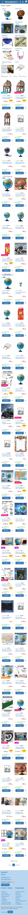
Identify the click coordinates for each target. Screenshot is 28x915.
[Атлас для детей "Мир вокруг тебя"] (21, 574)
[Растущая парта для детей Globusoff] (7, 509)
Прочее (17, 62)
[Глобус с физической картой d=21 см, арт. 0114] (21, 509)
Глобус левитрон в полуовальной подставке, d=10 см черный (6, 749)
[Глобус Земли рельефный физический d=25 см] (7, 216)
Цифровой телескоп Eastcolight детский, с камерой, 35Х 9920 (20, 261)
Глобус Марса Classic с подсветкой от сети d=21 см (20, 196)
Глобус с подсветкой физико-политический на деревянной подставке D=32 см (7, 684)
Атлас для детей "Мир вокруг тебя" (20, 585)
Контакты (18, 902)
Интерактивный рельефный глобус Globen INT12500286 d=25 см (19, 814)
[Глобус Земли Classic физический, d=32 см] (21, 151)
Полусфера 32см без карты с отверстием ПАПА (6, 456)
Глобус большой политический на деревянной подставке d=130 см (7, 846)
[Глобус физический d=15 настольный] (21, 281)
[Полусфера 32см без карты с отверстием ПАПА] (7, 444)
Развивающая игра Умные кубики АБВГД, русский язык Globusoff (20, 326)
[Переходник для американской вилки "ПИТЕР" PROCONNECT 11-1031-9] (7, 346)
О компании (18, 903)
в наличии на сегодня (6, 105)
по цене (10, 75)
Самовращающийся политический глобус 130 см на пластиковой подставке (20, 749)
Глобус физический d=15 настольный (20, 293)
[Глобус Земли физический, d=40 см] (21, 379)
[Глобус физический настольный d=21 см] (21, 216)
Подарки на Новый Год (6, 62)
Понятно (10, 912)
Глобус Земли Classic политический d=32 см (20, 358)
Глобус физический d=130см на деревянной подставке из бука (20, 553)
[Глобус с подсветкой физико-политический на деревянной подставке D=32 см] (7, 671)
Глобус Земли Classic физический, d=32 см (19, 163)
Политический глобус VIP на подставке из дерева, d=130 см (6, 813)
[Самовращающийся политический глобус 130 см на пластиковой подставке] (21, 736)
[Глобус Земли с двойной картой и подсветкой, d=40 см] (7, 281)
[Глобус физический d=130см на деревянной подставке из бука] (21, 541)
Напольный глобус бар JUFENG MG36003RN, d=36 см (7, 131)
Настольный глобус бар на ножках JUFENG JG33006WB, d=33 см (7, 98)
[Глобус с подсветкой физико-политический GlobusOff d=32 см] (21, 639)
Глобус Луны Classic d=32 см (19, 845)
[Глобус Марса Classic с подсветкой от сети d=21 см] (21, 184)
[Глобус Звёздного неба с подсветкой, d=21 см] (7, 151)
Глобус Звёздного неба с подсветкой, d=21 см (7, 163)
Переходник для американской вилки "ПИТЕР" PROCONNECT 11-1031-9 (7, 359)
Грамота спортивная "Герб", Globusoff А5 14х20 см (19, 456)
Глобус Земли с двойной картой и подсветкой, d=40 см (6, 293)
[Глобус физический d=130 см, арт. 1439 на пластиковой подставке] (7, 541)
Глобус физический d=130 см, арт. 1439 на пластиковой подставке (7, 553)
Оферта (17, 897)
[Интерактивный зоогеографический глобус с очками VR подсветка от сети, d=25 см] (7, 476)
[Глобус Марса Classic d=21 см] (21, 769)
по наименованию (22, 75)
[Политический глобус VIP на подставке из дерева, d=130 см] (7, 801)
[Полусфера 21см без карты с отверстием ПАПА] (21, 119)
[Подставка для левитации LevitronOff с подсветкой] (21, 606)
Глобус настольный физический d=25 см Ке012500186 (6, 326)
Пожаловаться (6, 884)
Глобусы (4, 8)
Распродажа (19, 896)
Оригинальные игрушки (18, 49)
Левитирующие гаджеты (19, 22)
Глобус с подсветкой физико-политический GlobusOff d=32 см (20, 651)
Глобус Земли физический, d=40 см (20, 390)
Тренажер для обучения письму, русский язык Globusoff (7, 261)
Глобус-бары (18, 8)
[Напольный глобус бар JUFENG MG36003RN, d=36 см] (7, 119)
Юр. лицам (18, 894)
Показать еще (14, 861)
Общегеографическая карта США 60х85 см (20, 488)
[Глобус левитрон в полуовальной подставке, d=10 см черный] (7, 736)
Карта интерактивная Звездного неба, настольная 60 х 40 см (7, 618)
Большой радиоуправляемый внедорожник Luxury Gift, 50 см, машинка (6, 424)
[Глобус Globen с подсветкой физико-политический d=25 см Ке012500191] (21, 704)
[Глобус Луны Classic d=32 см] (21, 834)
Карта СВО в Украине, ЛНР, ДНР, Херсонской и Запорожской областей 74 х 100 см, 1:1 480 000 (7, 651)
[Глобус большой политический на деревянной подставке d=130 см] (7, 834)
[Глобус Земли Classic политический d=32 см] (21, 346)
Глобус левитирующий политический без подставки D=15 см (7, 781)
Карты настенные (6, 22)
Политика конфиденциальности (21, 899)
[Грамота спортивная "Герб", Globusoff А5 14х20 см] (21, 444)
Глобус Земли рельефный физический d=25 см (7, 228)
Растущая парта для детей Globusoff (6, 520)
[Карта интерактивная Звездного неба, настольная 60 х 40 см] (7, 606)
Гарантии (18, 893)
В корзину (6, 108)
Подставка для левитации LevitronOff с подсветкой (20, 618)
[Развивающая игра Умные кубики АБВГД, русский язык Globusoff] (21, 314)
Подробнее (4, 912)
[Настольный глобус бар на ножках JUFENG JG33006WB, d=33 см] (7, 86)
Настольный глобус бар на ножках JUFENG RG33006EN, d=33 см (20, 98)
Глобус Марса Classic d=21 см (20, 780)
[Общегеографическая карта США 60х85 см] (21, 476)
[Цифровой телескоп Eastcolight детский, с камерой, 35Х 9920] (21, 249)
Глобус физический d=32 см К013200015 (6, 195)
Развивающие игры (7, 48)
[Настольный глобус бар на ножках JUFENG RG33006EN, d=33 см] (21, 86)
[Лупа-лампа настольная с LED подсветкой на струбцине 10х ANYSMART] (7, 379)
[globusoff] (12, 2)
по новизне (15, 75)
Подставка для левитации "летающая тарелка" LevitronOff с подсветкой (20, 424)
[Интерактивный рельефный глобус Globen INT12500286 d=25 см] (21, 801)
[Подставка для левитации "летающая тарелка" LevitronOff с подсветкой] (21, 411)
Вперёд (17, 865)
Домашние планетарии (5, 36)
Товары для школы (20, 35)
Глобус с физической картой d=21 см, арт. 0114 (20, 521)
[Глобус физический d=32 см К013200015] (7, 184)
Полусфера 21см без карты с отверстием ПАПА (19, 131)
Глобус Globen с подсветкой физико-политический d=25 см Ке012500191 (20, 716)
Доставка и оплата (20, 891)
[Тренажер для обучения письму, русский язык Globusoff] (7, 249)
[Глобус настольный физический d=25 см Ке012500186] (7, 314)
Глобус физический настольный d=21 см (19, 228)
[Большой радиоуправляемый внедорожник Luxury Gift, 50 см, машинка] (7, 411)
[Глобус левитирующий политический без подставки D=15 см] (7, 769)
